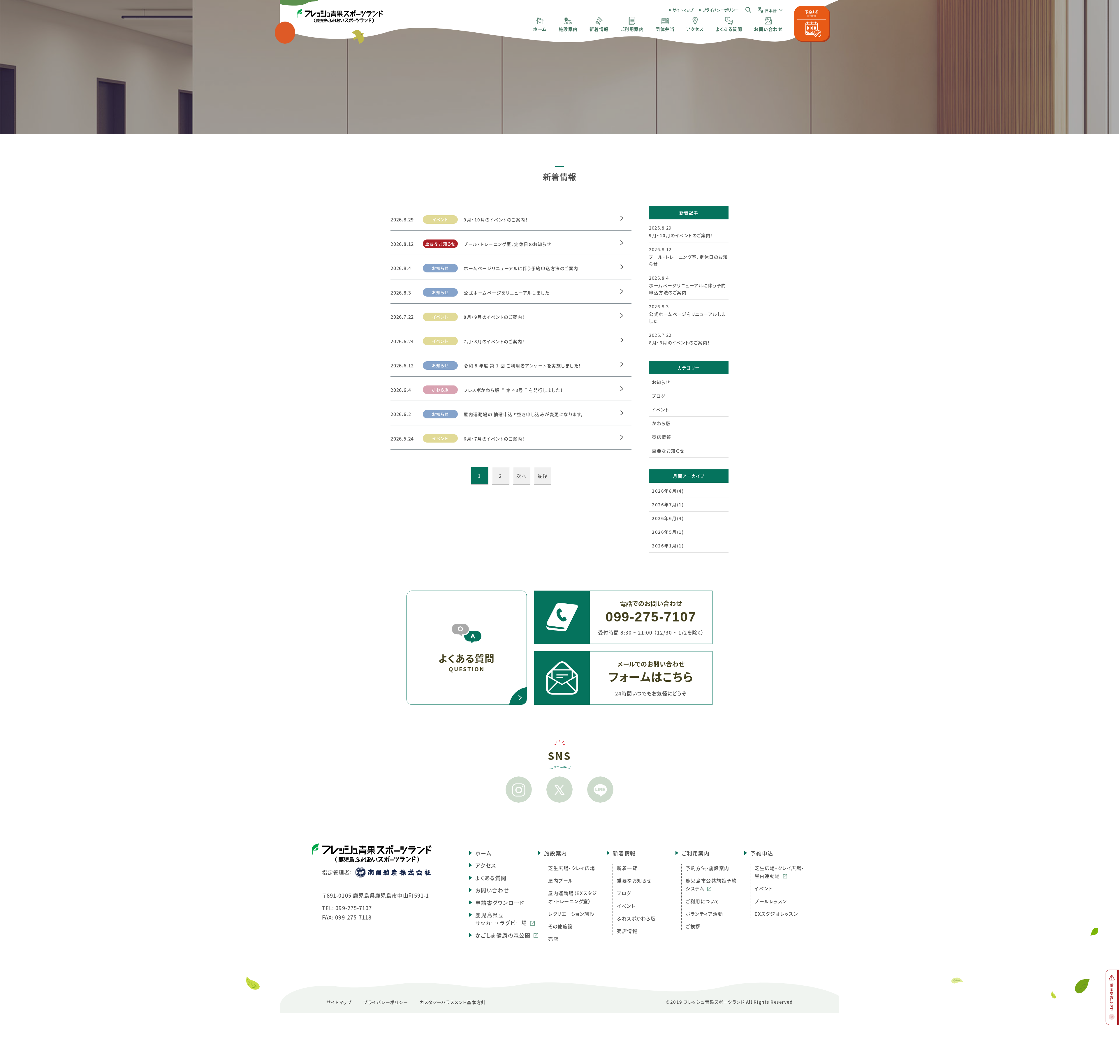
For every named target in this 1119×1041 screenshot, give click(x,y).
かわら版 (661, 423)
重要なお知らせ (668, 451)
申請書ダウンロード (499, 902)
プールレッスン (770, 901)
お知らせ (661, 382)
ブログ (659, 396)
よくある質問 (491, 878)
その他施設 (560, 926)
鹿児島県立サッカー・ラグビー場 (501, 918)
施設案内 (555, 853)
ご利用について (703, 901)
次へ (521, 475)
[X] (559, 789)
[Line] (600, 789)
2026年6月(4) (668, 518)
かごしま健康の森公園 (503, 935)
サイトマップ (683, 10)
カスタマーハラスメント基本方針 (453, 1002)
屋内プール (560, 880)
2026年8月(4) (668, 491)
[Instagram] (519, 789)
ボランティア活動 (704, 913)
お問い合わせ (492, 890)
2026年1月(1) (668, 545)
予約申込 (761, 853)
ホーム (483, 853)
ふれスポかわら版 (636, 918)
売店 (553, 938)
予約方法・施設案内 (707, 867)
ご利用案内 (696, 853)
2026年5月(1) (668, 532)
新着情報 (624, 853)
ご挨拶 (693, 926)
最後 (542, 475)
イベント (660, 409)
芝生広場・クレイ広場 (571, 867)
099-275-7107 (353, 908)
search (748, 9)
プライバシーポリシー (721, 10)
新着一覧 (627, 867)
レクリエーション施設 (571, 913)
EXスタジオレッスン (776, 913)
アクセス (485, 865)
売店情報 (661, 437)
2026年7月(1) (668, 504)
